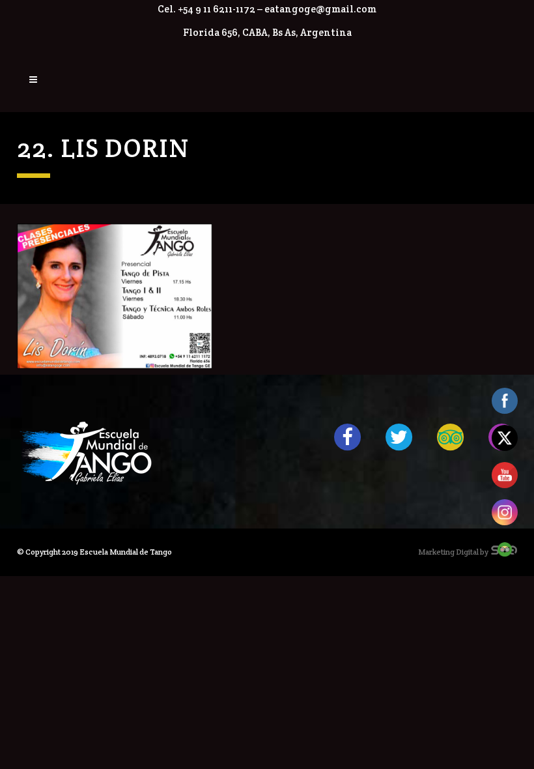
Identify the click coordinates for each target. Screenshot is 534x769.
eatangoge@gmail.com (320, 9)
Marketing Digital (448, 552)
